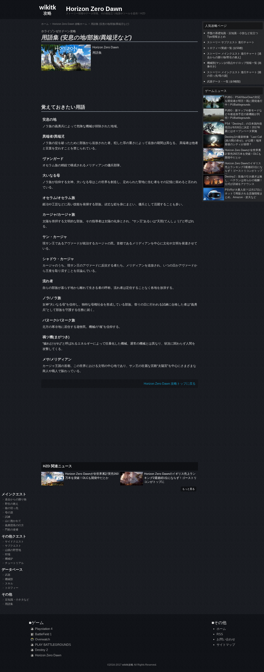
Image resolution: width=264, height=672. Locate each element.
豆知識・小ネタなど (17, 599)
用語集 (9, 603)
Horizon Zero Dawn (94, 8)
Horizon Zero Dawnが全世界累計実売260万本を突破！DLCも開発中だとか (92, 475)
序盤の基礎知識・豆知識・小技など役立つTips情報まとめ (232, 35)
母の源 (9, 512)
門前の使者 (11, 529)
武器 (7, 574)
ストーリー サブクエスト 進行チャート (230, 42)
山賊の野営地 (13, 550)
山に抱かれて (13, 520)
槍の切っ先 (11, 508)
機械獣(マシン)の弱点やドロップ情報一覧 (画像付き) (234, 64)
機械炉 (9, 558)
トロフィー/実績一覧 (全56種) (225, 48)
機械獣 (9, 579)
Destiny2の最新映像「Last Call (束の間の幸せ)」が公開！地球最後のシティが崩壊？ (243, 140)
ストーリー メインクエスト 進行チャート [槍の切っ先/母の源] (234, 74)
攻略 (47, 10)
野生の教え (11, 503)
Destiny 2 (41, 650)
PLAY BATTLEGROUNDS (53, 644)
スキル (9, 583)
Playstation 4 (43, 628)
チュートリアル (14, 563)
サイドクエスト (14, 541)
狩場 (7, 554)
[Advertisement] (120, 86)
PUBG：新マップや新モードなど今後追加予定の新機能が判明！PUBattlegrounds (243, 114)
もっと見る (188, 489)
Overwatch (42, 639)
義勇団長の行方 (14, 525)
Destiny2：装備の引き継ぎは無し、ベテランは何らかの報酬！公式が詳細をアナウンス (243, 180)
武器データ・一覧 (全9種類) (223, 81)
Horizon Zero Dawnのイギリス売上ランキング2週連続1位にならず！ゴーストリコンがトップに (170, 477)
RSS (220, 634)
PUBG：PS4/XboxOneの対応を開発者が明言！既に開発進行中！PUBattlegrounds (243, 101)
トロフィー (11, 587)
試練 (7, 516)
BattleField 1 (43, 634)
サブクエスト (13, 545)
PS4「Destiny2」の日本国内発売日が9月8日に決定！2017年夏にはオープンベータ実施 (243, 127)
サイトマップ (226, 644)
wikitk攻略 (127, 664)
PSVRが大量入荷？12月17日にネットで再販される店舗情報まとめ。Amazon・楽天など (243, 193)
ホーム (221, 628)
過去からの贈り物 (15, 499)
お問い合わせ (226, 639)
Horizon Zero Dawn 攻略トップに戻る (170, 383)
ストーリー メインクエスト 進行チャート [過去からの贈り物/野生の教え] (234, 55)
